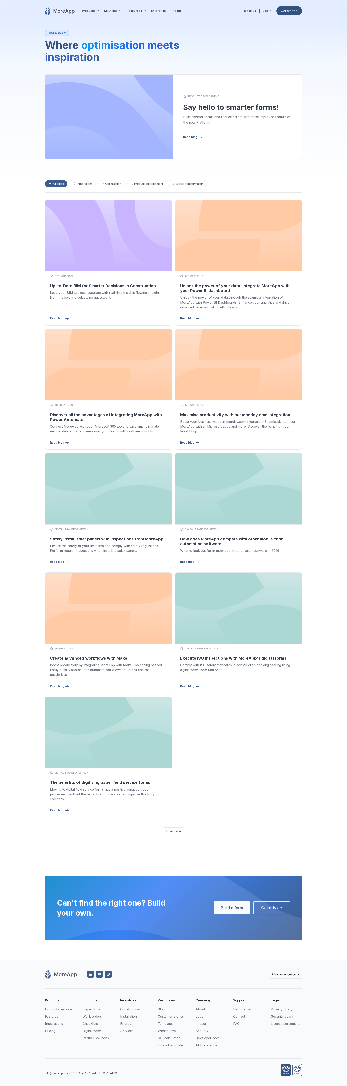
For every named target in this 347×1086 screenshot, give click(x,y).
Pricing (176, 10)
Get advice (271, 907)
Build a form (232, 907)
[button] (91, 10)
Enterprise (158, 10)
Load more (173, 831)
